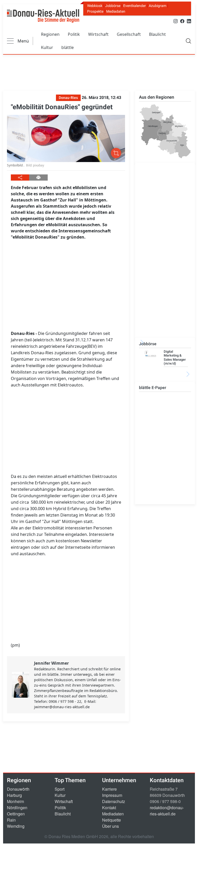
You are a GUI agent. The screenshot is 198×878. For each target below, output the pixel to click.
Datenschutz (113, 801)
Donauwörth (18, 789)
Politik (74, 34)
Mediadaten (115, 11)
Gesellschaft (129, 34)
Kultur (47, 47)
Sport (59, 789)
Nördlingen (17, 808)
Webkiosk (94, 6)
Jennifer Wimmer (51, 663)
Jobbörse (112, 6)
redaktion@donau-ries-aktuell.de (167, 811)
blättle (67, 47)
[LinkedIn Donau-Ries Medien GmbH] (189, 20)
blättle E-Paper (152, 387)
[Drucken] (38, 177)
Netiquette (111, 820)
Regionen (50, 34)
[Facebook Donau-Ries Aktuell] (182, 20)
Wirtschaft (98, 34)
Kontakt (109, 808)
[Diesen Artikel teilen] (20, 177)
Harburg (14, 795)
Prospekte (95, 11)
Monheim (15, 801)
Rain (11, 820)
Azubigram (157, 6)
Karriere (109, 789)
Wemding (15, 826)
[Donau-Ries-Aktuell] (43, 16)
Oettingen (16, 814)
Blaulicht (157, 34)
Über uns (110, 826)
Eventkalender (134, 6)
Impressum (112, 795)
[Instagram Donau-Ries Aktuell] (176, 20)
